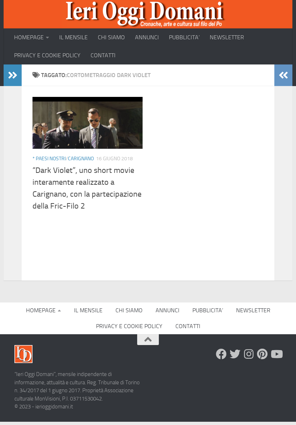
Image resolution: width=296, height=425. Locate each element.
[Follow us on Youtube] (276, 354)
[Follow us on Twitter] (235, 354)
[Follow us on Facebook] (221, 354)
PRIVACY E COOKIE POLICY (47, 55)
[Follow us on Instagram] (248, 354)
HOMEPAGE (29, 37)
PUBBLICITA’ (184, 37)
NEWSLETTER (227, 37)
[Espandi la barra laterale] (13, 75)
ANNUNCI (147, 37)
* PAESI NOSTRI (49, 159)
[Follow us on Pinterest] (262, 354)
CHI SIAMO (111, 37)
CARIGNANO (81, 159)
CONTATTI (103, 55)
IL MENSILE (73, 37)
